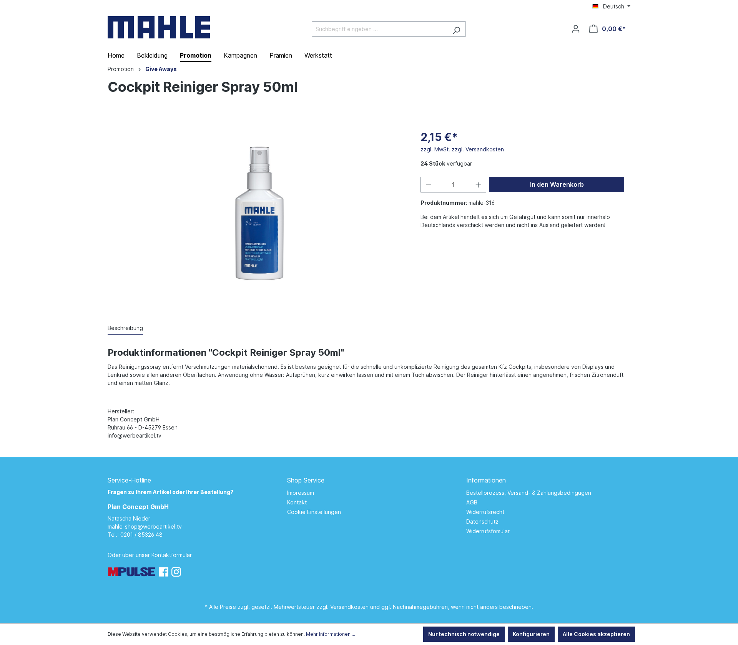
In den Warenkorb (557, 184)
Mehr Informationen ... (330, 634)
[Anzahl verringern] (429, 184)
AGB (471, 502)
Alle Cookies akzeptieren (596, 634)
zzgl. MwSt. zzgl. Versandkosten (462, 149)
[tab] (125, 328)
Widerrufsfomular (488, 531)
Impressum (300, 492)
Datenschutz (482, 521)
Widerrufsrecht (485, 512)
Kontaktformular (171, 555)
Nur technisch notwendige (464, 634)
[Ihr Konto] (576, 29)
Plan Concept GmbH (138, 507)
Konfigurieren (531, 634)
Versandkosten (349, 607)
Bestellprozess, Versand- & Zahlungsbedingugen (528, 492)
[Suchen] (456, 29)
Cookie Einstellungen (314, 512)
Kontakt (297, 502)
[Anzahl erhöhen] (478, 184)
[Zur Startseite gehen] (159, 27)
